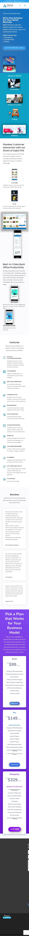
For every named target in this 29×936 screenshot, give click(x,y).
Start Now (14, 764)
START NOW (14, 703)
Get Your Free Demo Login (14, 48)
